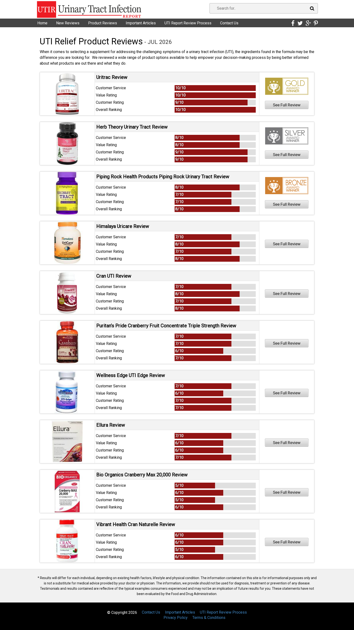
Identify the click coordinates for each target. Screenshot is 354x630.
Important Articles (141, 23)
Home (42, 23)
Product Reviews (102, 23)
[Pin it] (316, 23)
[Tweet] (300, 23)
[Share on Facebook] (293, 23)
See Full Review (287, 105)
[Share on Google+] (308, 23)
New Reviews (67, 23)
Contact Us (229, 23)
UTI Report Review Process (187, 23)
